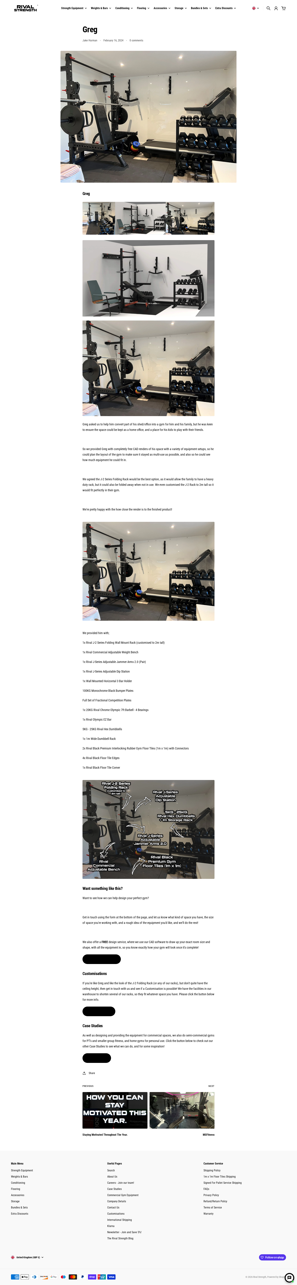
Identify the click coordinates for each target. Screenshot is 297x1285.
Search (111, 1170)
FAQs (206, 1189)
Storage (15, 1201)
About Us (112, 1176)
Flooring (15, 1189)
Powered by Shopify (276, 1277)
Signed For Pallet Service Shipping (223, 1182)
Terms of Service (213, 1207)
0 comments (136, 40)
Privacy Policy (211, 1195)
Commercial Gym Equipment (123, 1195)
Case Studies (114, 1189)
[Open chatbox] (289, 1278)
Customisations (115, 1213)
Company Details (116, 1201)
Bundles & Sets (19, 1207)
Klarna (110, 1226)
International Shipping (119, 1219)
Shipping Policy (212, 1170)
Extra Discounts (19, 1213)
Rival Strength (259, 1277)
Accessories (17, 1195)
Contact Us (113, 1207)
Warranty (208, 1213)
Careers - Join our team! (120, 1182)
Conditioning (18, 1182)
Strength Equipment (22, 1170)
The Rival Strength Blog (120, 1238)
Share (92, 1073)
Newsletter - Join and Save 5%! (124, 1232)
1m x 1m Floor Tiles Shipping (220, 1176)
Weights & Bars (19, 1176)
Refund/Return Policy (215, 1201)
